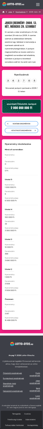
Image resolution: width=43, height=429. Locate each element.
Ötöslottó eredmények (12, 373)
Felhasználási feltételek (14, 425)
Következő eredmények (21, 130)
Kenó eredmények (35, 389)
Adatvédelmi (30, 419)
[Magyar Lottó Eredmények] (3, 12)
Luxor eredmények (35, 397)
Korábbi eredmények (21, 124)
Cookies (27, 414)
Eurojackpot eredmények (13, 378)
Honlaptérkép (32, 425)
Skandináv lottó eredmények (9, 384)
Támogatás (16, 414)
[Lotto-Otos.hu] (13, 7)
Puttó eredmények (35, 374)
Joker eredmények (35, 382)
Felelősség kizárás (15, 419)
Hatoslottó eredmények (13, 391)
